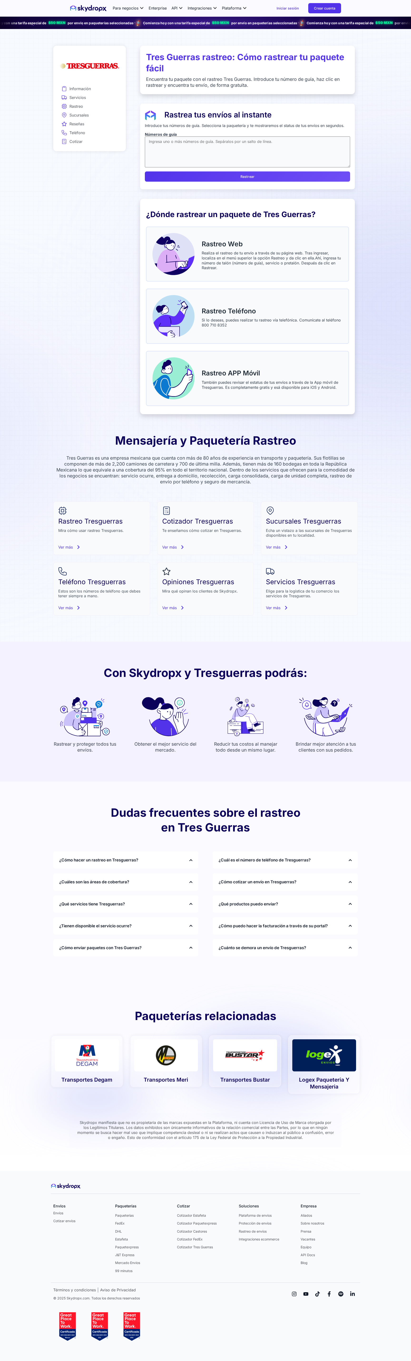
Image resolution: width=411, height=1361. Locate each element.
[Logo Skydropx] (88, 8)
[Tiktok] (317, 1294)
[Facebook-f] (329, 1294)
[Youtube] (306, 1294)
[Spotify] (341, 1294)
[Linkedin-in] (352, 1294)
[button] (128, 8)
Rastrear (247, 177)
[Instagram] (294, 1294)
